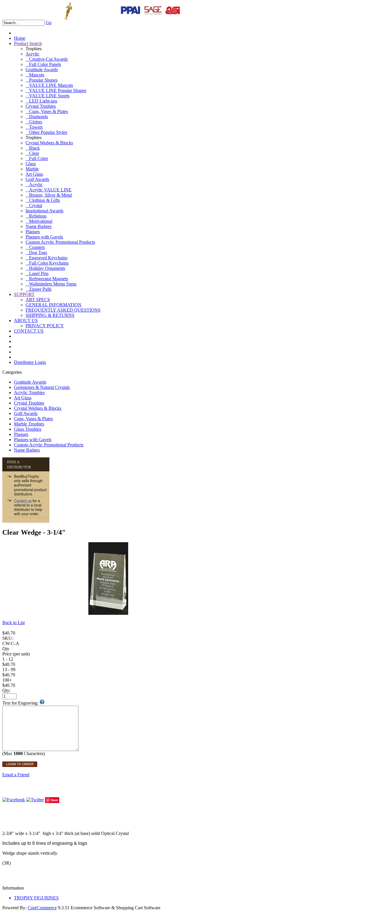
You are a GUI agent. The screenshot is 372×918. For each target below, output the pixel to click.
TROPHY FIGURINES (36, 897)
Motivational (39, 221)
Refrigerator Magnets (47, 278)
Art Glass (34, 174)
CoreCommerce (42, 907)
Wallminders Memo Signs (51, 283)
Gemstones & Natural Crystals (42, 387)
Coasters (35, 247)
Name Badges (38, 226)
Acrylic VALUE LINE (48, 189)
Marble (32, 168)
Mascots (35, 74)
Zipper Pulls (38, 289)
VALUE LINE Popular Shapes (56, 90)
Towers (34, 127)
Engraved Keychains (46, 257)
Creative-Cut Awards (47, 59)
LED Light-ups (41, 100)
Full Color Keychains (47, 263)
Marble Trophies (29, 423)
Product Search (28, 43)
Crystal (34, 205)
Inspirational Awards (44, 210)
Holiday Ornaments (45, 268)
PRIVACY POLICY (45, 325)
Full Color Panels (43, 64)
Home (19, 38)
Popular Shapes (42, 80)
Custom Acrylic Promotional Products (60, 242)
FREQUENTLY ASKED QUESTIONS (63, 310)
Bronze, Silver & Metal (49, 195)
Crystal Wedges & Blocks (49, 142)
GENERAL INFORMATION (53, 304)
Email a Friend (15, 774)
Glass (31, 163)
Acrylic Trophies (29, 392)
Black (33, 147)
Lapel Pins (37, 273)
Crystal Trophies (41, 106)
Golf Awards (37, 179)
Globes (34, 121)
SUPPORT (24, 294)
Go (48, 22)
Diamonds (37, 116)
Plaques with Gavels (44, 236)
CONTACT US (29, 330)
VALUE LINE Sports (47, 95)
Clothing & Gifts (43, 200)
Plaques (33, 231)
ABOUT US (26, 320)
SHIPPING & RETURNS (50, 315)
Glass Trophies (27, 429)
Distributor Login (30, 362)
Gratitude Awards (42, 69)
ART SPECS (38, 299)
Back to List (13, 622)
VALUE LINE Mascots (49, 85)
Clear (32, 153)
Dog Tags (36, 252)
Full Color (37, 158)
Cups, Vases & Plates (47, 111)
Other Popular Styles (46, 132)
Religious (36, 215)
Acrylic (32, 53)
